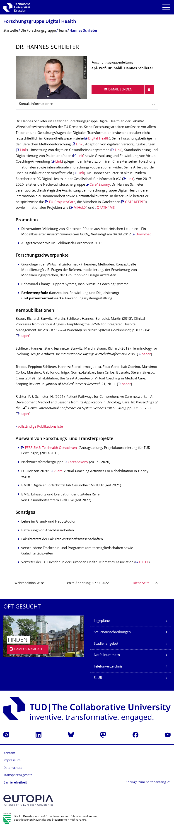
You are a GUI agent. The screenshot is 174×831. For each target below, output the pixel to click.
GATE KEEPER (135, 202)
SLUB (98, 678)
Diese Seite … (143, 583)
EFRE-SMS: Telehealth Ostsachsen (51, 448)
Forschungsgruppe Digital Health (39, 22)
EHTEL (144, 562)
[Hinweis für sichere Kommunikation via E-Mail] (149, 89)
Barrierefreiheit (15, 782)
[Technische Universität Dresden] (16, 7)
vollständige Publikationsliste (40, 427)
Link (79, 144)
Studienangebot (106, 644)
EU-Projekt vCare (62, 202)
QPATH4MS (106, 208)
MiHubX (80, 208)
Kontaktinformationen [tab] (36, 104)
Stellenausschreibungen (112, 632)
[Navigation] (166, 7)
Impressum (12, 760)
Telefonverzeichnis (108, 666)
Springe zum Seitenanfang (146, 782)
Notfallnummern (107, 655)
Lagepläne (102, 621)
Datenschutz (12, 768)
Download (143, 234)
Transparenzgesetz (17, 775)
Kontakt (9, 753)
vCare (58, 471)
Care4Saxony (99, 185)
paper (24, 336)
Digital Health (98, 138)
